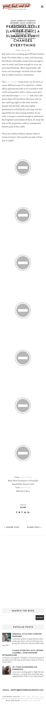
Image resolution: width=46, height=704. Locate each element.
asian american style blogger (24, 24)
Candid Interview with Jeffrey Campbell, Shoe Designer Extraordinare (23, 652)
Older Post (34, 527)
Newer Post (12, 527)
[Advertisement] (23, 573)
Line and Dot (12, 82)
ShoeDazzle (24, 95)
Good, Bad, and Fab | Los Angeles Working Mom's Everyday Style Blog (22, 698)
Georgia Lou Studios (30, 701)
